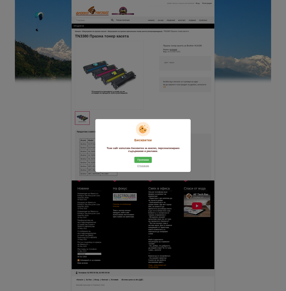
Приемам (143, 159)
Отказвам (143, 165)
